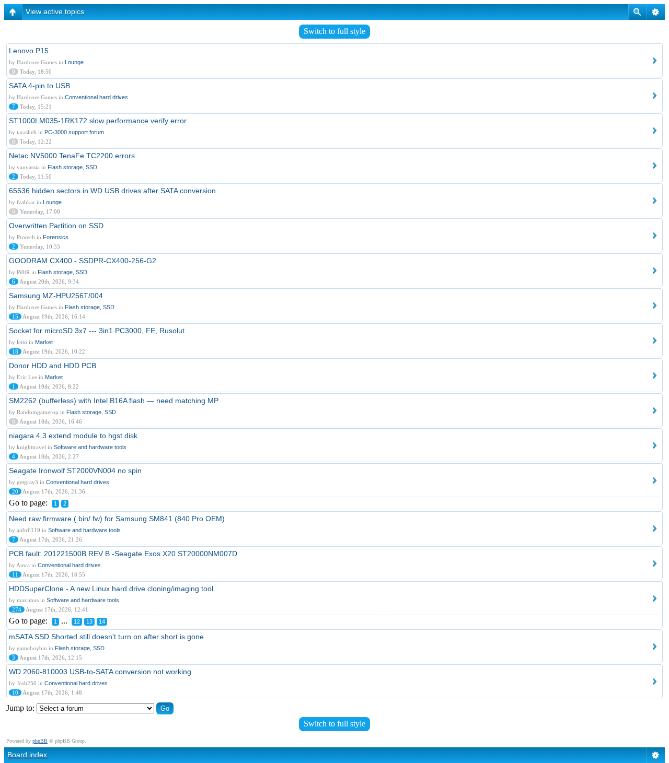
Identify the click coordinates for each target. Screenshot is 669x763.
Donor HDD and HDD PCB (52, 365)
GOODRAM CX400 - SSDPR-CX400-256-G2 (82, 260)
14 (102, 621)
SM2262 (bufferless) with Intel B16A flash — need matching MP (113, 400)
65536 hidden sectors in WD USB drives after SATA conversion (112, 190)
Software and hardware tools (90, 447)
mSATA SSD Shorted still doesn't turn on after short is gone (106, 636)
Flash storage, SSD (72, 167)
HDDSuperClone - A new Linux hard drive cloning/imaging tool (111, 588)
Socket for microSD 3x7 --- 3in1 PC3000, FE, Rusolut (96, 330)
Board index (27, 754)
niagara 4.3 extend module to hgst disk (73, 435)
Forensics (55, 237)
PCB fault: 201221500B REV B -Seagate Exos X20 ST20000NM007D (123, 553)
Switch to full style (334, 31)
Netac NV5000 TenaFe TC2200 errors (72, 155)
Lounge (74, 62)
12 (77, 621)
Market (44, 342)
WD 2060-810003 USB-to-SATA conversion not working (100, 671)
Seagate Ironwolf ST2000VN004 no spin (75, 470)
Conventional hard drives (96, 97)
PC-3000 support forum (74, 132)
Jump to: (20, 707)
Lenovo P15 (29, 50)
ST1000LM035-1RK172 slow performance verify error (98, 120)
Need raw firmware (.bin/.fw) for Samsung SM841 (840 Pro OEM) (117, 518)
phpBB (40, 741)
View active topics (55, 11)
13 (89, 621)
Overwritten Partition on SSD (56, 225)
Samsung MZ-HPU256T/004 (56, 295)
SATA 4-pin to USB (39, 85)
